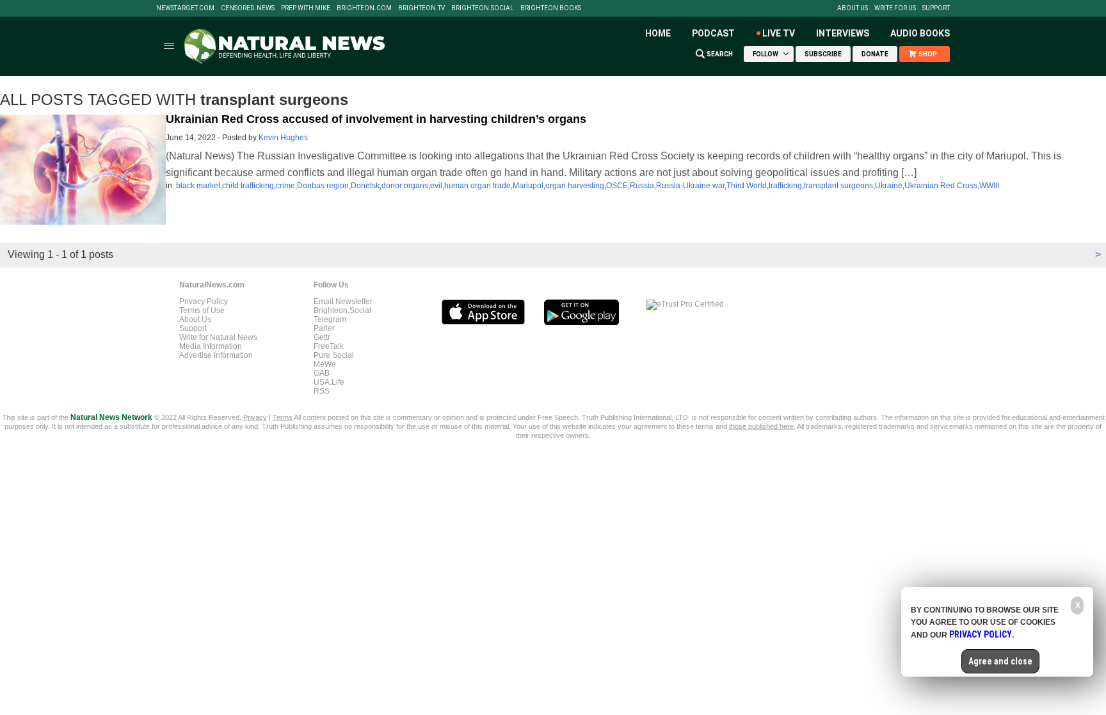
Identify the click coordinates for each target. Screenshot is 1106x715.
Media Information (210, 346)
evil (436, 185)
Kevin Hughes (283, 137)
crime (285, 185)
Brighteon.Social (482, 8)
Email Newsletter (343, 301)
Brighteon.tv (421, 8)
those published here (761, 426)
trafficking (785, 185)
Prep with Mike (305, 8)
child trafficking (248, 185)
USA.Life (329, 382)
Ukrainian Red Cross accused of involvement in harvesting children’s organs (376, 119)
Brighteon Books (550, 8)
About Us (852, 8)
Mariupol (528, 185)
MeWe (325, 364)
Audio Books (920, 33)
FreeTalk (329, 346)
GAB (322, 373)
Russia (642, 185)
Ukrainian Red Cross (940, 185)
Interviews (842, 33)
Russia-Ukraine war (690, 185)
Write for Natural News (218, 337)
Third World (746, 185)
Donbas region (323, 185)
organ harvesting (574, 185)
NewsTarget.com (185, 8)
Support (936, 8)
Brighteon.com (364, 8)
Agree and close (1000, 661)
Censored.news (248, 8)
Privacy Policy (203, 301)
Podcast (713, 33)
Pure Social (334, 355)
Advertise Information (216, 355)
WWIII (989, 185)
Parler (324, 328)
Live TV (778, 33)
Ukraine (888, 185)
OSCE (617, 185)
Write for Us (895, 8)
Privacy (255, 417)
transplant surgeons (838, 185)
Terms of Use (202, 310)
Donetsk (365, 185)
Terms (283, 417)
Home (658, 33)
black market (198, 185)
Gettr (322, 337)
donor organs (404, 185)
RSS (322, 391)
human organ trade (477, 185)
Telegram (330, 319)
